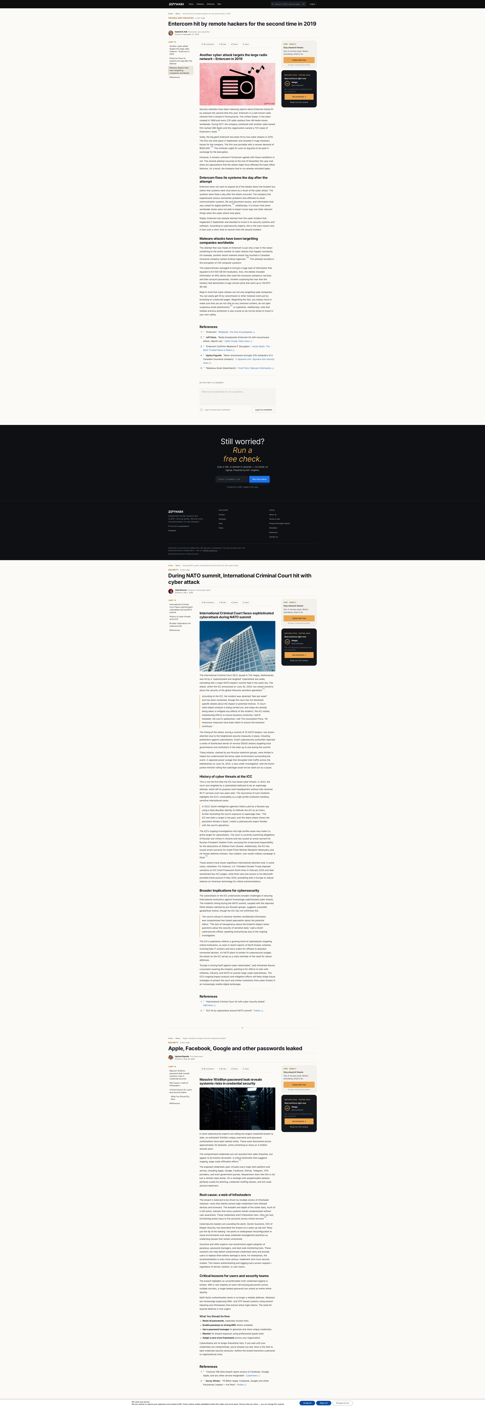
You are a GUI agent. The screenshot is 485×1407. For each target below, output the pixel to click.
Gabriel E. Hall (181, 32)
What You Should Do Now (180, 1097)
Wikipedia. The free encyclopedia (235, 332)
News (191, 4)
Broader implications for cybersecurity (180, 624)
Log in (312, 4)
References (174, 77)
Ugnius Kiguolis (182, 1056)
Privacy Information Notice (279, 523)
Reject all (324, 1403)
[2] (212, 147)
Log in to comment (263, 410)
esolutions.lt (184, 526)
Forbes (240, 1384)
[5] (231, 305)
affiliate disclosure (210, 550)
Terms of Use (274, 519)
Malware (200, 4)
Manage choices (342, 1403)
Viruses (222, 515)
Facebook (172, 530)
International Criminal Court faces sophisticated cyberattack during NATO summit (180, 608)
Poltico (257, 1010)
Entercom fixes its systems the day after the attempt (180, 61)
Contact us (273, 537)
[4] (248, 257)
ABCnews (208, 1005)
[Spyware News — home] (176, 4)
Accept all (307, 1403)
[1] (219, 130)
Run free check (259, 479)
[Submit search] (272, 4)
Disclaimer (273, 528)
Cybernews (252, 1375)
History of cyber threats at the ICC (180, 617)
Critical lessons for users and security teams (180, 1091)
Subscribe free (299, 60)
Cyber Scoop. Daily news (237, 341)
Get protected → (299, 97)
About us (272, 515)
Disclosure (273, 532)
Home (170, 14)
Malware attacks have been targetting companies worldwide (179, 70)
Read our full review (299, 102)
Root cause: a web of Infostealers (178, 1084)
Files (219, 4)
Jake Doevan (181, 590)
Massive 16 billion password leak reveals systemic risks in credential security (179, 1075)
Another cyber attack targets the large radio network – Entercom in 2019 (179, 50)
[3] (233, 204)
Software (210, 4)
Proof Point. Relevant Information (254, 368)
